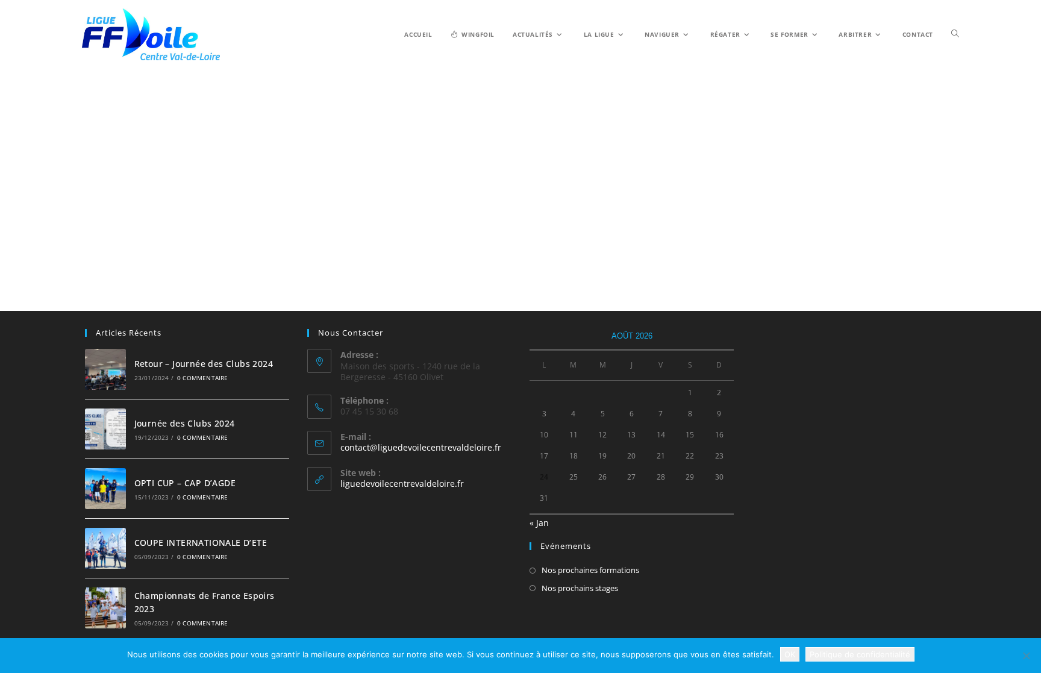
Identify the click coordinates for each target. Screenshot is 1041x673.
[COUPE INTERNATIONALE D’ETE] (105, 548)
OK (789, 654)
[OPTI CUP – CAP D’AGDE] (105, 488)
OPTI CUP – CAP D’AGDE (185, 483)
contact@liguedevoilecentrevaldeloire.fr (420, 447)
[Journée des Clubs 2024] (105, 428)
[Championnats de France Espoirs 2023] (105, 607)
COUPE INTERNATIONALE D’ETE (200, 542)
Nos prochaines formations (590, 570)
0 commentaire (202, 378)
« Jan (539, 522)
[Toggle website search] (955, 34)
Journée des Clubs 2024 (184, 423)
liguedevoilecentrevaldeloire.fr (402, 483)
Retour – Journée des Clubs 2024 (203, 363)
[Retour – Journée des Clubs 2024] (105, 369)
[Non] (1026, 656)
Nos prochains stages (580, 588)
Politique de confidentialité (860, 654)
